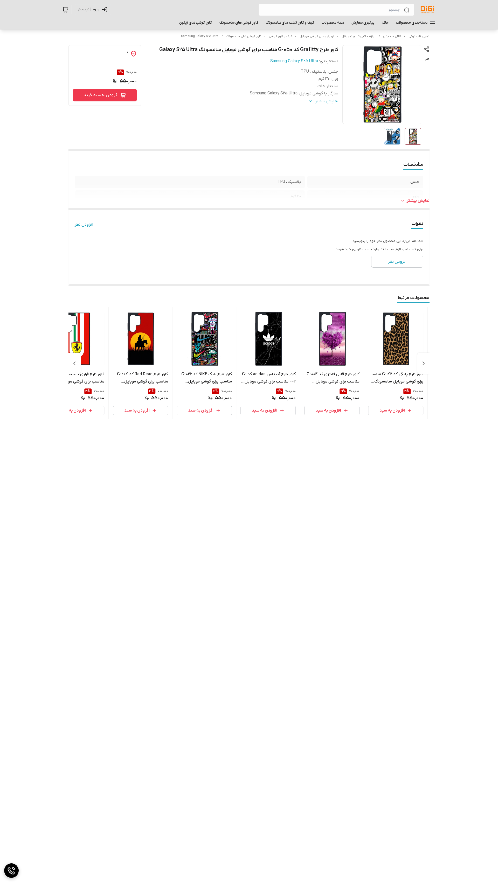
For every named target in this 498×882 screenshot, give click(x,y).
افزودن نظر (84, 224)
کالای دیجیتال (392, 36)
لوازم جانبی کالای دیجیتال (359, 36)
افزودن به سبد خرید (101, 95)
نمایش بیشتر (418, 200)
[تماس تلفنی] (11, 870)
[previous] (423, 363)
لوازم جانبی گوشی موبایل (317, 36)
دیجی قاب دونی (419, 36)
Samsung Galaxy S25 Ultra (199, 36)
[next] (74, 363)
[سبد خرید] (65, 9)
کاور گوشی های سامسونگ (243, 36)
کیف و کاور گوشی (280, 36)
